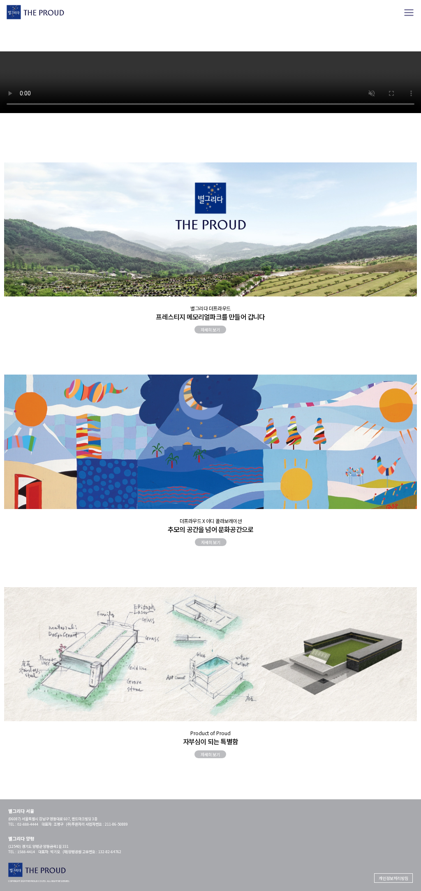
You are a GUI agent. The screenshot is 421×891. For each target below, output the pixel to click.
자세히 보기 (210, 329)
